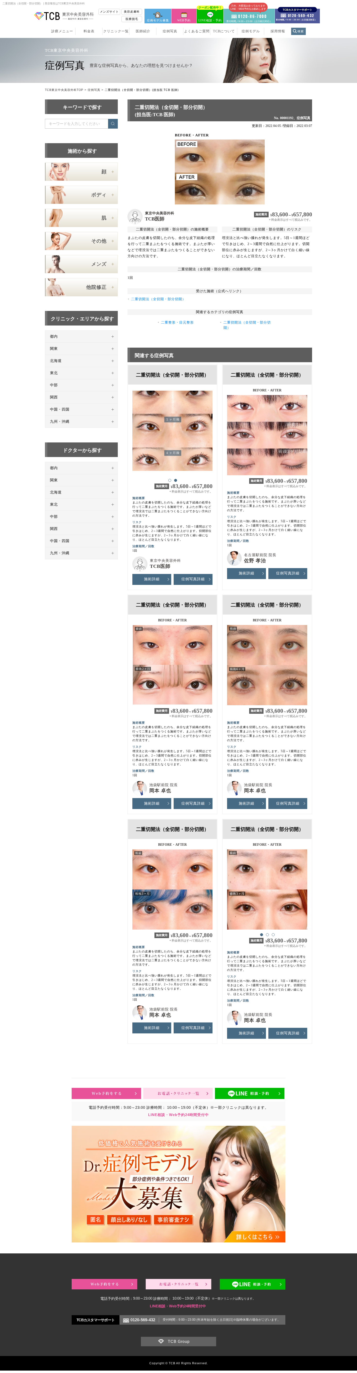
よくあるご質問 (197, 31)
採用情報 (278, 31)
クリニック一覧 (116, 31)
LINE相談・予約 (210, 15)
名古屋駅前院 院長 (260, 555)
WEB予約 (184, 20)
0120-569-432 (142, 1320)
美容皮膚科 (132, 11)
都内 (54, 336)
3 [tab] (273, 934)
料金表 (89, 31)
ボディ (99, 194)
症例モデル (251, 31)
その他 (99, 241)
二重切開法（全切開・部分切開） (158, 299)
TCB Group (179, 1341)
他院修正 (96, 287)
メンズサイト (109, 11)
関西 (54, 397)
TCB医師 (154, 218)
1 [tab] (169, 480)
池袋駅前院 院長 (163, 785)
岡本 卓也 (160, 790)
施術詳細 (152, 579)
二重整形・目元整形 (177, 322)
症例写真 (170, 31)
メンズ (99, 264)
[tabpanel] (172, 430)
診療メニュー (62, 31)
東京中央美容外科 (159, 213)
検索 (301, 31)
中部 (54, 385)
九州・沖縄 (59, 421)
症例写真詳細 (193, 579)
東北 (54, 373)
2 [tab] (175, 480)
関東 (54, 349)
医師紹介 (143, 31)
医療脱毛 (132, 19)
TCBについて (224, 31)
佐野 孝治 (255, 560)
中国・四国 (59, 409)
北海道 (56, 361)
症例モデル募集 (158, 20)
